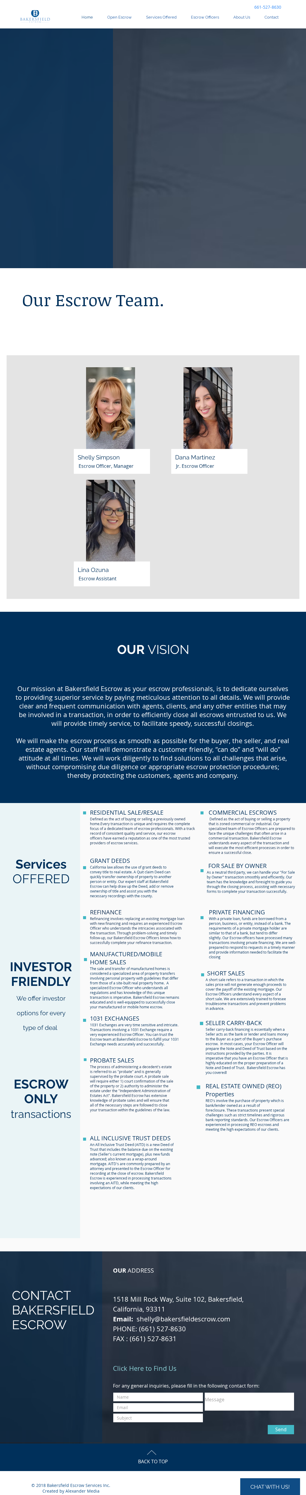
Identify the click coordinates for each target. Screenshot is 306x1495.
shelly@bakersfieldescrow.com (183, 1319)
